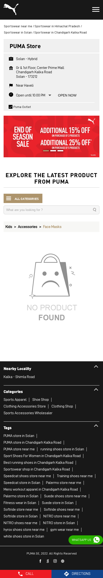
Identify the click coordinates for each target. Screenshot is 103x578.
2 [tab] (51, 151)
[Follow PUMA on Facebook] (40, 561)
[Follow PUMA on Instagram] (55, 561)
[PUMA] (11, 10)
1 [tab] (44, 151)
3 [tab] (58, 151)
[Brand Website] (62, 561)
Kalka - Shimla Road (19, 377)
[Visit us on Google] (48, 561)
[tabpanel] (51, 134)
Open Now (67, 95)
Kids (9, 227)
